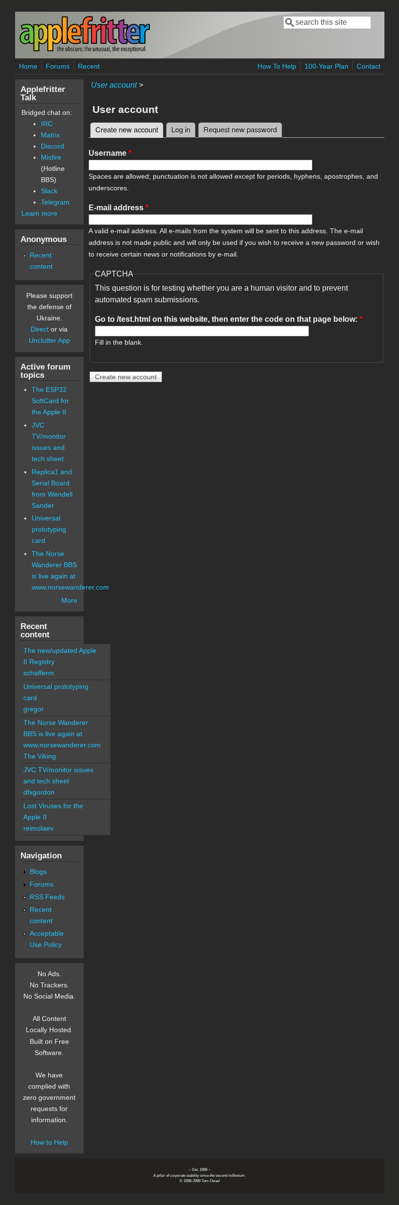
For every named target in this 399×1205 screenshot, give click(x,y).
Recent (89, 66)
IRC (47, 124)
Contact (369, 66)
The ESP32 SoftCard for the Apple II (50, 401)
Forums (58, 66)
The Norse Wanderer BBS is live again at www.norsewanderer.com (62, 734)
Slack (49, 191)
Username (110, 153)
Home (28, 66)
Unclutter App (49, 340)
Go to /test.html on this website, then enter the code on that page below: (229, 319)
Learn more (39, 213)
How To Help (276, 66)
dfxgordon (38, 792)
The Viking (39, 756)
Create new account (129, 129)
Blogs (38, 871)
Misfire (51, 157)
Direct (40, 329)
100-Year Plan (326, 66)
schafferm (38, 673)
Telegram (55, 202)
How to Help (49, 1142)
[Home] (84, 50)
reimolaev (38, 828)
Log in (180, 129)
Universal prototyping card (49, 529)
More (69, 600)
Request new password (240, 129)
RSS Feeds (47, 897)
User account (114, 85)
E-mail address (118, 208)
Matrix (50, 135)
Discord (52, 146)
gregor (33, 709)
